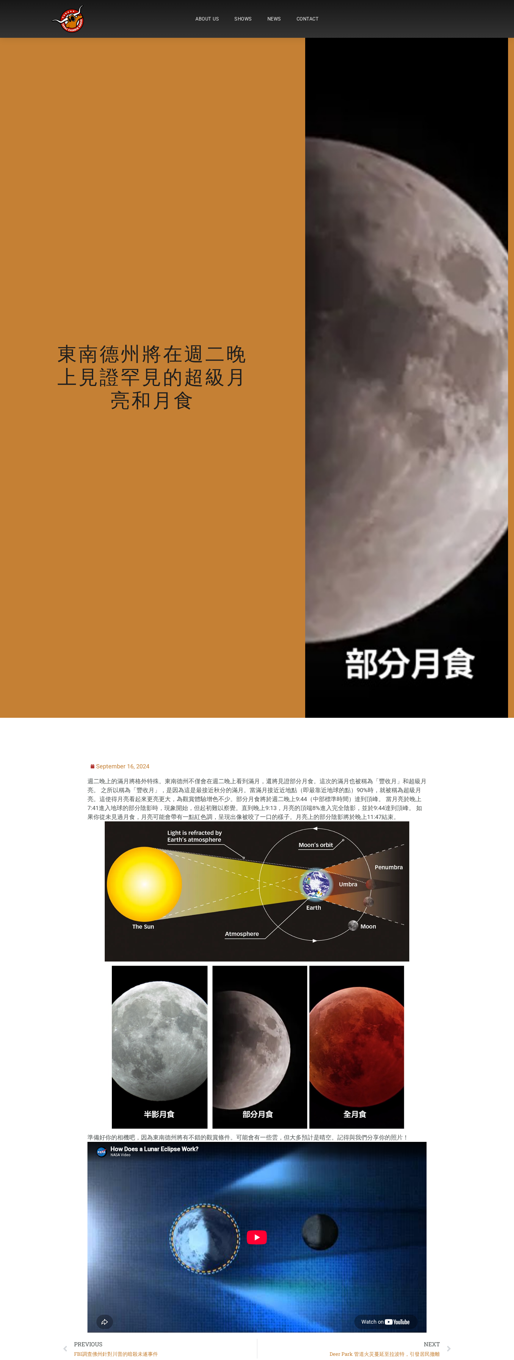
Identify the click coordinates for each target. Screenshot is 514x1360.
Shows (243, 19)
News (274, 19)
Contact (308, 19)
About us (207, 19)
